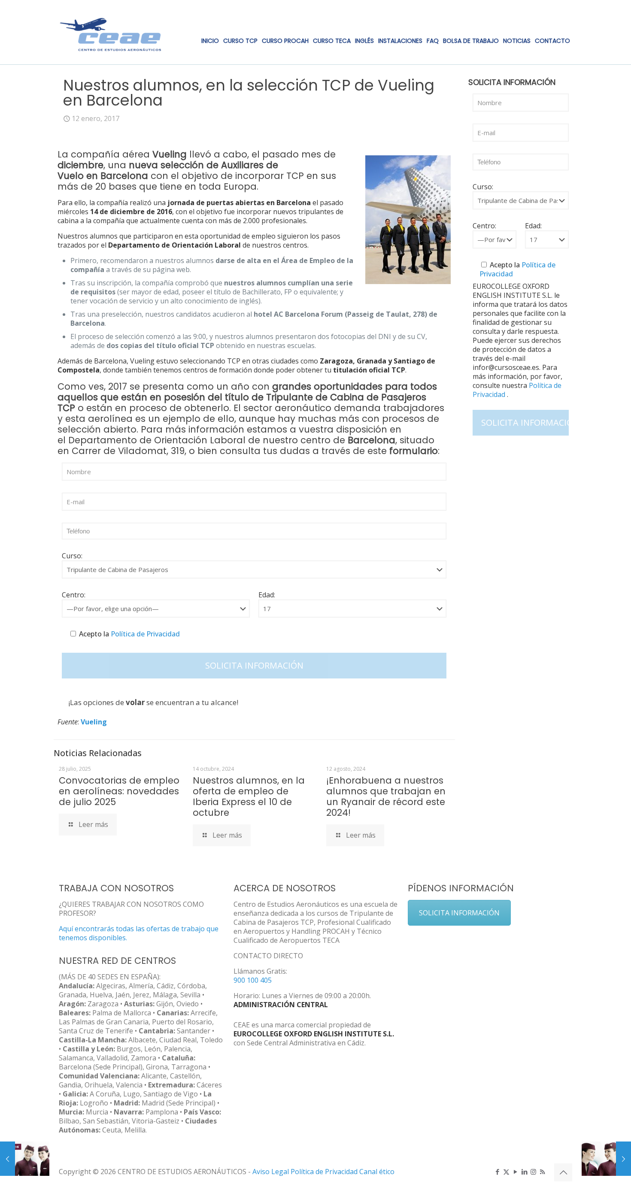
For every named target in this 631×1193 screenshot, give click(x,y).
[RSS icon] (542, 1171)
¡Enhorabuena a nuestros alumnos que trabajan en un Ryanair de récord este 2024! (386, 796)
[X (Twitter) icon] (506, 1171)
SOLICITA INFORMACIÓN (459, 912)
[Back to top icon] (563, 1172)
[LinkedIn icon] (524, 1171)
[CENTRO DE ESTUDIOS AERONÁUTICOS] (111, 32)
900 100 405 (253, 980)
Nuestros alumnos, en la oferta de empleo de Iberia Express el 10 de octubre (249, 796)
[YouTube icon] (515, 1171)
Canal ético (376, 1171)
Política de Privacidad (144, 634)
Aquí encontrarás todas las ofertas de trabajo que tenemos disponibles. (138, 933)
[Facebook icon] (497, 1171)
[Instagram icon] (533, 1171)
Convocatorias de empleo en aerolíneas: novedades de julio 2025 (119, 791)
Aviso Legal (271, 1171)
